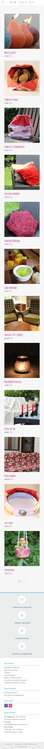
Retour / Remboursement (13, 678)
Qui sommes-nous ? (11, 693)
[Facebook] (6, 705)
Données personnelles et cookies (15, 680)
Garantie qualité (9, 675)
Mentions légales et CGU (22, 746)
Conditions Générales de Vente (14, 683)
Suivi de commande (11, 670)
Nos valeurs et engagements (14, 695)
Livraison (7, 672)
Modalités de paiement (12, 667)
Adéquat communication (32, 744)
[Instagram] (10, 705)
